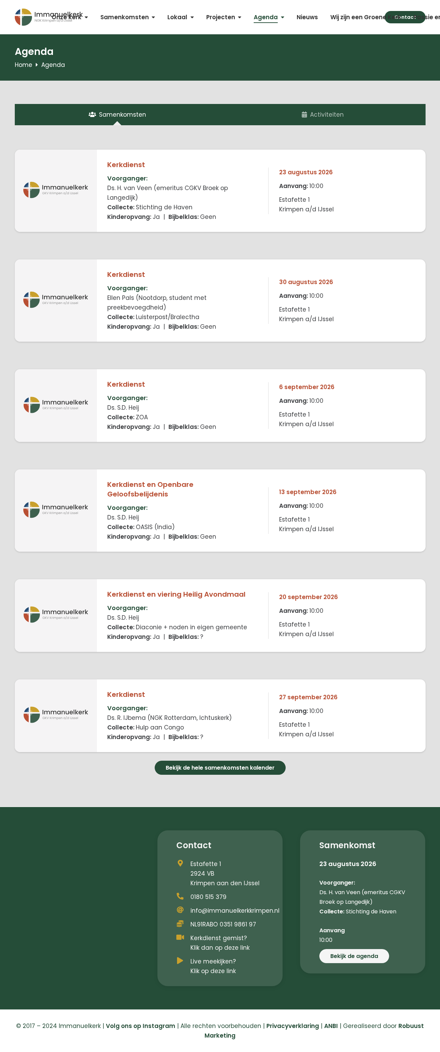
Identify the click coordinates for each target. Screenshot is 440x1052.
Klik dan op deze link (220, 948)
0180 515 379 (208, 897)
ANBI (331, 1026)
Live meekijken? (213, 961)
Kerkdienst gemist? (218, 938)
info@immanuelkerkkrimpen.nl (234, 911)
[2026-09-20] (56, 615)
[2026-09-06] (56, 405)
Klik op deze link (213, 971)
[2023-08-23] (56, 191)
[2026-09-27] (56, 715)
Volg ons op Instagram (140, 1026)
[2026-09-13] (56, 510)
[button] (86, 17)
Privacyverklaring (292, 1026)
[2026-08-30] (56, 300)
